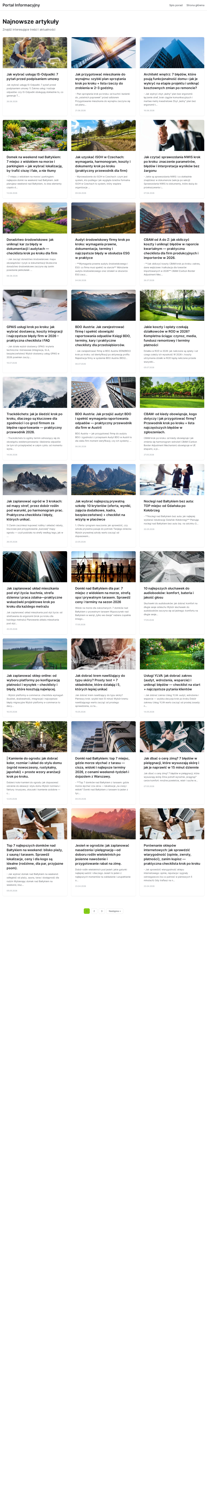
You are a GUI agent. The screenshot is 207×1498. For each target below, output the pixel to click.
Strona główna (195, 5)
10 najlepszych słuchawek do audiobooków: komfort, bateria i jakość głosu (169, 592)
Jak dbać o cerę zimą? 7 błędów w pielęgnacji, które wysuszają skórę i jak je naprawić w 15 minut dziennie (171, 762)
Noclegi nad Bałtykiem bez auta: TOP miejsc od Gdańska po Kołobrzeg (169, 505)
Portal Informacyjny (21, 5)
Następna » (115, 911)
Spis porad (176, 5)
